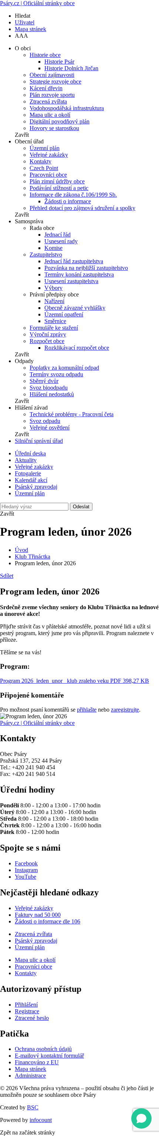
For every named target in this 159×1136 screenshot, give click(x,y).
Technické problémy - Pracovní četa (72, 414)
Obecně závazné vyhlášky (74, 308)
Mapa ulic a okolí (50, 115)
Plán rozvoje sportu (52, 95)
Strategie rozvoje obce (55, 81)
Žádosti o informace (67, 201)
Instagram (26, 870)
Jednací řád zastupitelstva (73, 261)
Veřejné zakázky (49, 155)
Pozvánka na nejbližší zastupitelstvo (86, 268)
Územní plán (45, 148)
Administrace (30, 1075)
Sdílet (6, 576)
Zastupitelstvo (46, 254)
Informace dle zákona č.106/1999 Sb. (73, 194)
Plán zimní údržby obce (57, 181)
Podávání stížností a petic (59, 188)
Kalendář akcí (31, 480)
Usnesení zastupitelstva (71, 281)
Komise (53, 248)
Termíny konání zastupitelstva (79, 274)
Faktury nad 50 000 (38, 915)
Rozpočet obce (47, 341)
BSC (32, 1107)
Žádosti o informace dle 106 (47, 921)
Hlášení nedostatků (52, 394)
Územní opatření (63, 314)
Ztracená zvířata (48, 101)
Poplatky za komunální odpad (64, 367)
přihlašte (87, 709)
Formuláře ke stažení (54, 328)
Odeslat (81, 506)
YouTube (25, 877)
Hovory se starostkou (54, 128)
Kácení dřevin (46, 88)
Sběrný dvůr (44, 381)
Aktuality (26, 460)
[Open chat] (141, 1118)
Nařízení (54, 301)
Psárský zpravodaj (36, 487)
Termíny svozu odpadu (56, 374)
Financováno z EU (37, 1062)
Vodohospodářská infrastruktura (67, 108)
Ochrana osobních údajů (43, 1049)
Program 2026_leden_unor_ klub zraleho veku (74, 681)
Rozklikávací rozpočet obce (76, 348)
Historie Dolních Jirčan (71, 68)
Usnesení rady (61, 241)
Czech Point (44, 168)
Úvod (21, 550)
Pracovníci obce (48, 175)
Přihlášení (26, 1004)
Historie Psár (59, 61)
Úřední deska (30, 453)
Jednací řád (57, 234)
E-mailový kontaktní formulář (49, 1055)
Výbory (53, 288)
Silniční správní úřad (39, 441)
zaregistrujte (125, 709)
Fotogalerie (28, 473)
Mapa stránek (30, 29)
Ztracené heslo (32, 1018)
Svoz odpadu (45, 421)
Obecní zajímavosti (52, 75)
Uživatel (24, 22)
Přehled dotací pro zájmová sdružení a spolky (82, 208)
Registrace (27, 1011)
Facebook (26, 863)
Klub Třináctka (32, 556)
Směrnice (55, 321)
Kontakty (40, 161)
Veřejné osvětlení (50, 427)
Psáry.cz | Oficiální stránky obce (37, 3)
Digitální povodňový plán (59, 121)
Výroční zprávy (48, 334)
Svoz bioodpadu (49, 387)
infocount (41, 1120)
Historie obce (45, 55)
